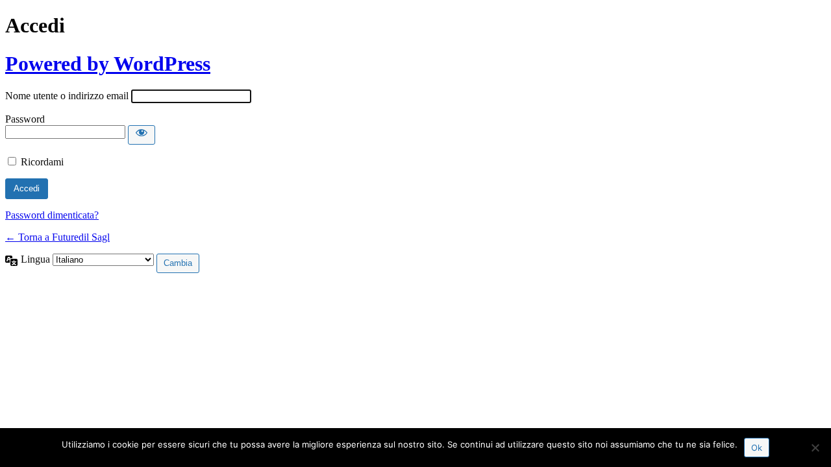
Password (25, 119)
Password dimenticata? (52, 215)
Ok (756, 447)
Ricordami (42, 161)
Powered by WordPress (107, 63)
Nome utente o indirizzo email (67, 95)
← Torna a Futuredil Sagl (57, 237)
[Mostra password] (141, 135)
